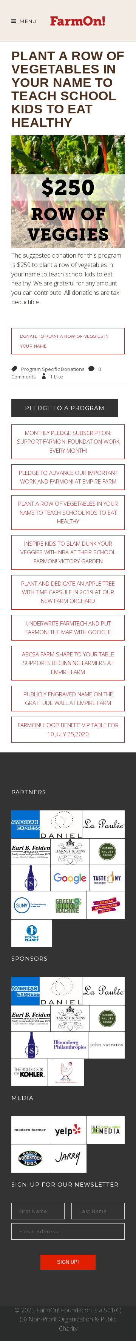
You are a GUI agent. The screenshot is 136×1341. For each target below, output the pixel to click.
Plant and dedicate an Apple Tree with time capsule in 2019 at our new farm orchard (68, 592)
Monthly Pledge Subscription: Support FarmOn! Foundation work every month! (68, 441)
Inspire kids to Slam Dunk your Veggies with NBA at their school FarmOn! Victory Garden (68, 552)
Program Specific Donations (53, 369)
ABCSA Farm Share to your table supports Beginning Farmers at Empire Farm (68, 663)
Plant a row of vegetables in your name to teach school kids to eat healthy (68, 512)
